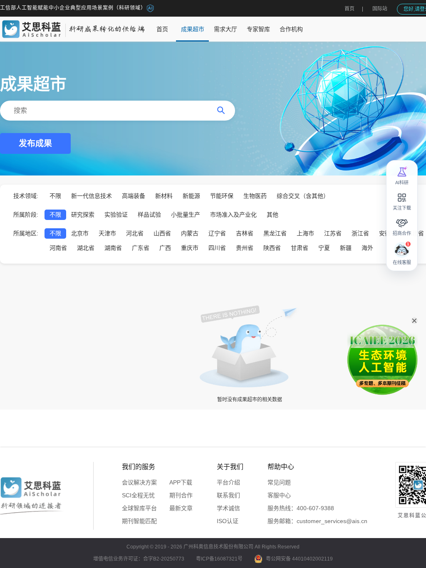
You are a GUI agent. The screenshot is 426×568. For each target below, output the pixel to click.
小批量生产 (185, 214)
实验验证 (116, 214)
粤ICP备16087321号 (219, 559)
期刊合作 (181, 495)
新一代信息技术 (91, 196)
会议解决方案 (139, 482)
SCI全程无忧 (138, 495)
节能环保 (221, 196)
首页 (349, 9)
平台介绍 (228, 482)
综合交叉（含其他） (303, 196)
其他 (272, 214)
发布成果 (35, 143)
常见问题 (279, 482)
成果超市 (192, 29)
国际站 (379, 9)
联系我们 (228, 495)
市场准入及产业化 (233, 214)
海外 (367, 247)
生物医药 (255, 196)
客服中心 (279, 495)
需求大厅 (225, 29)
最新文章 (181, 508)
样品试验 (149, 214)
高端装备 (133, 196)
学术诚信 (228, 508)
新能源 (191, 196)
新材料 (164, 196)
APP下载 (180, 482)
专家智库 (258, 29)
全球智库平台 (139, 508)
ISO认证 (227, 521)
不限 (55, 196)
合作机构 (291, 29)
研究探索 (82, 214)
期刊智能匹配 (139, 521)
